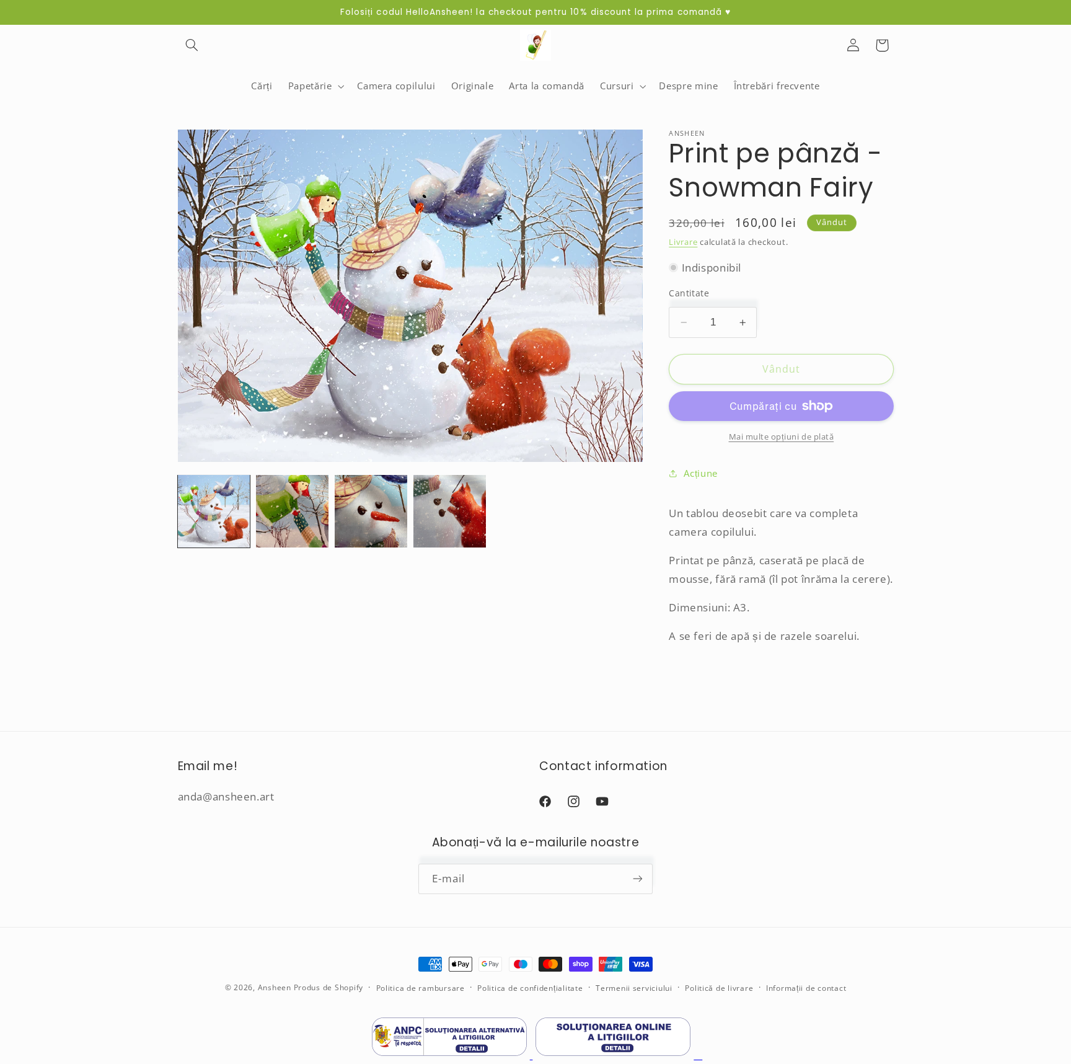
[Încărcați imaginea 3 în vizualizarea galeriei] (371, 511)
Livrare (683, 241)
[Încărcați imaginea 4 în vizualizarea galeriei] (449, 511)
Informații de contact (806, 988)
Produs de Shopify (329, 987)
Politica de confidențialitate (530, 988)
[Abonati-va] (638, 879)
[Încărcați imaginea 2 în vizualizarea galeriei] (292, 511)
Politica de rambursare (420, 988)
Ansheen (274, 987)
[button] (192, 45)
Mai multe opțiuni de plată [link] (781, 437)
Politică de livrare (719, 988)
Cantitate (689, 292)
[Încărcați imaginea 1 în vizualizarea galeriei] (214, 511)
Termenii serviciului (634, 988)
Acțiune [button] (700, 473)
